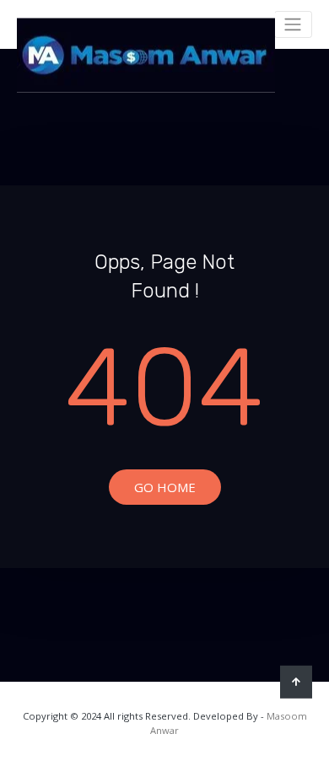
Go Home (165, 487)
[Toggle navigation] (293, 24)
